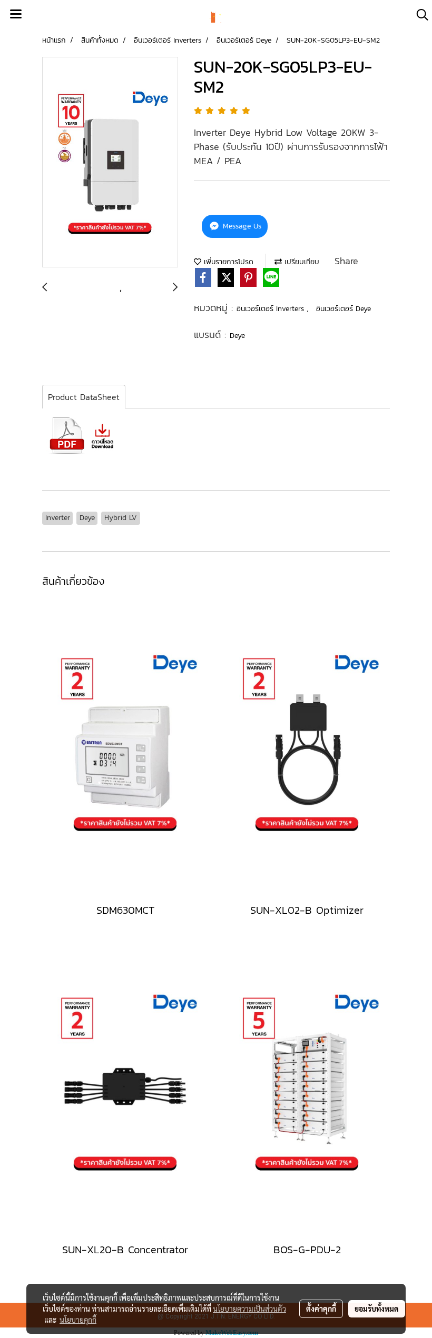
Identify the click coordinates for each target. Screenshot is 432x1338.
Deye (237, 335)
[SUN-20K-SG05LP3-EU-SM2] (110, 162)
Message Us (240, 226)
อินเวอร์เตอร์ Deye (343, 308)
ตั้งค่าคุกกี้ (321, 1308)
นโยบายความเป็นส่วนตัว (249, 1308)
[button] (418, 15)
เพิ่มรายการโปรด (227, 261)
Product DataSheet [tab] (84, 397)
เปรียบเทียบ (300, 261)
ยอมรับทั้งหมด (377, 1308)
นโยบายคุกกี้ (78, 1319)
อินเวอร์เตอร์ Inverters (272, 308)
